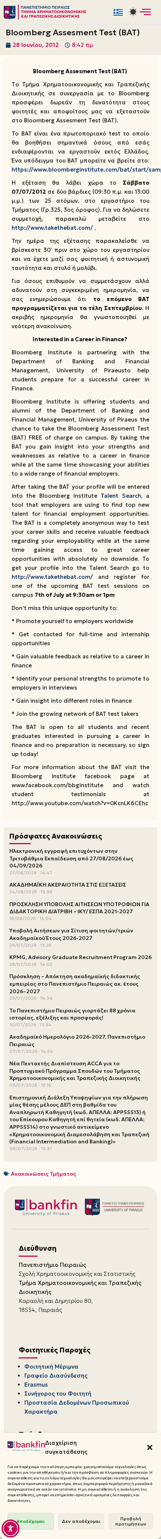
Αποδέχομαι (30, 1521)
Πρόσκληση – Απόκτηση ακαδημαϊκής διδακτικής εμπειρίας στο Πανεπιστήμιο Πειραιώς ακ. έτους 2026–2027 (74, 983)
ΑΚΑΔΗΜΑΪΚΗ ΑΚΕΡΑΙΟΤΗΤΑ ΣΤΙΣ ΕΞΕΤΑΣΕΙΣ (67, 884)
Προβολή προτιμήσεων (130, 1521)
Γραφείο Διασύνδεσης (55, 1375)
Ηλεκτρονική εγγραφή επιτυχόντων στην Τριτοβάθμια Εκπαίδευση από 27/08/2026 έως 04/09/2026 (71, 858)
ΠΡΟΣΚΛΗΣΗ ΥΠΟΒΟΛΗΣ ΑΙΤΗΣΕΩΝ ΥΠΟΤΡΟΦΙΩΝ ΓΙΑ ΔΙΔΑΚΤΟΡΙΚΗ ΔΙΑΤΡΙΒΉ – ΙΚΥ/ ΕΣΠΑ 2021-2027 (79, 908)
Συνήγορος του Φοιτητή (57, 1393)
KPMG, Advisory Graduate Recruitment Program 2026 (80, 957)
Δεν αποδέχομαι (81, 1521)
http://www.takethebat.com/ (52, 227)
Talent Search (121, 495)
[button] (150, 1447)
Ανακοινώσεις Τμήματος (43, 1173)
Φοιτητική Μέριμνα (51, 1366)
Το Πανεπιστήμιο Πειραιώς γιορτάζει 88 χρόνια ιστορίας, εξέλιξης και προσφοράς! (72, 1014)
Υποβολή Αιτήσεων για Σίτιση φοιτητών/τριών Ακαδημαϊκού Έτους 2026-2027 (71, 934)
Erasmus (36, 1384)
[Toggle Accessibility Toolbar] (10, 1528)
